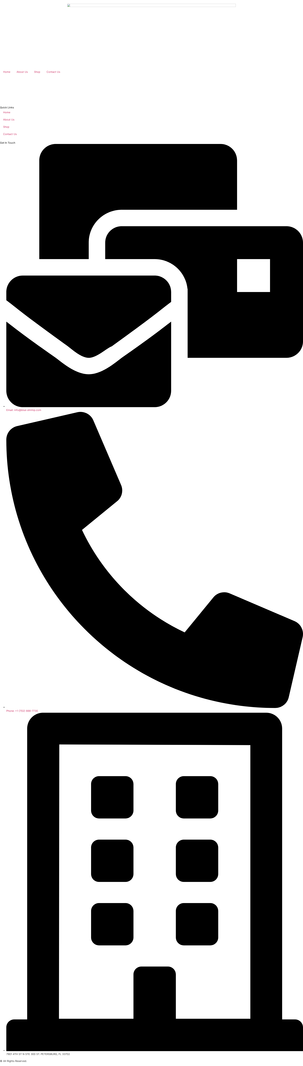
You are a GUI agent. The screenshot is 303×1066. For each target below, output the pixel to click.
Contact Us (53, 71)
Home (6, 71)
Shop (37, 71)
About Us (22, 71)
